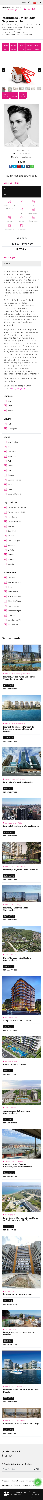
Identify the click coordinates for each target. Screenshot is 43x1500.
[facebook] (10, 166)
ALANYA (5, 49)
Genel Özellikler (11, 183)
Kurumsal (30, 1481)
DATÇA (29, 49)
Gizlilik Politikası (29, 1485)
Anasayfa (5, 1481)
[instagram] (6, 1456)
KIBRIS (37, 45)
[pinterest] (19, 166)
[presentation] (3, 70)
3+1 (5, 194)
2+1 (5, 189)
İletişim (17, 1485)
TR (38, 2)
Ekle (38, 1469)
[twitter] (14, 166)
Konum (7, 263)
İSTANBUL (13, 45)
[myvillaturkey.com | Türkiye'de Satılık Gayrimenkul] (11, 9)
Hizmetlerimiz (18, 1481)
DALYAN (37, 49)
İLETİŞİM (21, 249)
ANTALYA (5, 45)
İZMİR (21, 45)
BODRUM (29, 45)
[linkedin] (23, 166)
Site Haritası (7, 1485)
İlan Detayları (10, 258)
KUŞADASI (14, 49)
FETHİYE (21, 49)
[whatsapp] (32, 166)
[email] (28, 166)
